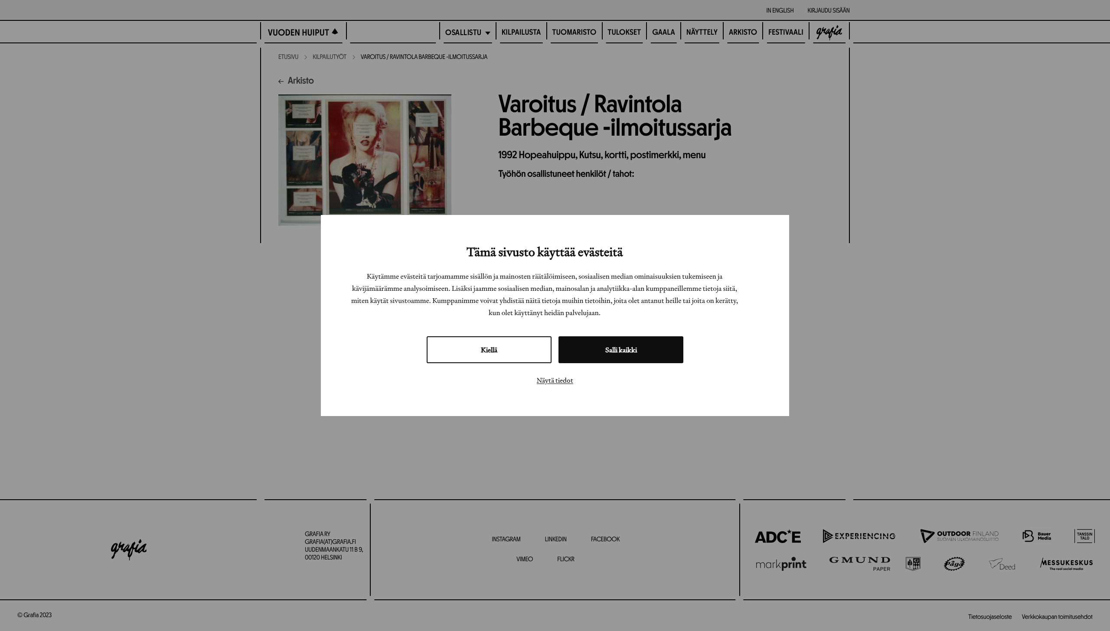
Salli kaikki (621, 350)
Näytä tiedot (555, 380)
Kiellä (489, 350)
